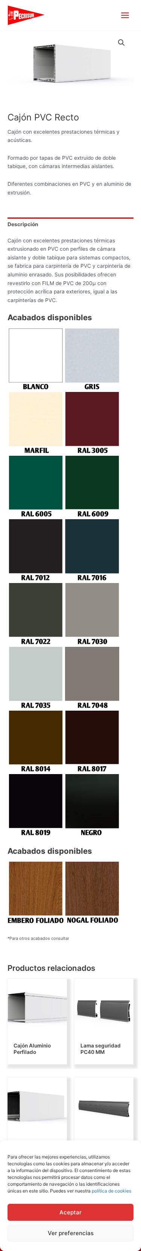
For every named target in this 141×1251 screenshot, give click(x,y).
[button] (121, 42)
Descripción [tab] (23, 224)
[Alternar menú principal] (125, 15)
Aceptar (70, 1212)
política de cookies (111, 1191)
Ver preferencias (71, 1233)
